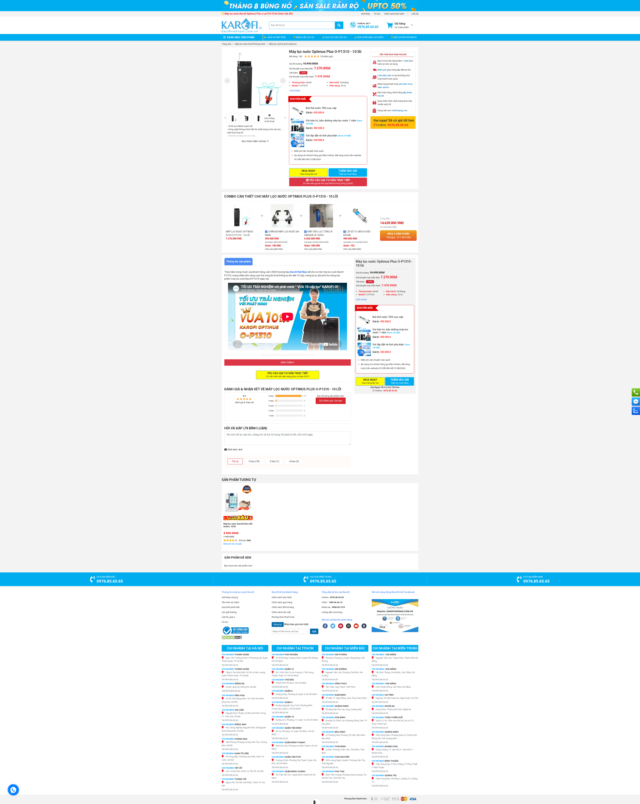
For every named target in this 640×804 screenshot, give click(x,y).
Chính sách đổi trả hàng (283, 607)
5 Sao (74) (254, 461)
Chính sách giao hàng (282, 602)
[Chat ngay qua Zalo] (636, 411)
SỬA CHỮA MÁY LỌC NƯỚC (370, 37)
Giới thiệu (365, 14)
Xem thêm (287, 362)
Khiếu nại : (333, 607)
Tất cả (235, 461)
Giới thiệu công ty (230, 597)
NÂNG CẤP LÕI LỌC (305, 37)
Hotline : (333, 597)
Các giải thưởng (229, 612)
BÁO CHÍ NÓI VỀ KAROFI (405, 37)
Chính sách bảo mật (281, 612)
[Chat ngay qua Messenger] (636, 401)
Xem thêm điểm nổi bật (254, 141)
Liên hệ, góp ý (228, 617)
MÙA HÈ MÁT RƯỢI (277, 37)
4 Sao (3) (294, 461)
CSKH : (332, 602)
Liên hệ (415, 14)
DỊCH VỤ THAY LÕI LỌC (336, 37)
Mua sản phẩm (398, 235)
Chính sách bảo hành (394, 14)
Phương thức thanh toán (283, 617)
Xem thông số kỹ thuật (269, 120)
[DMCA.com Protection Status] (245, 637)
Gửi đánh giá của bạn (330, 400)
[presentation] (227, 81)
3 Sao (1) (274, 461)
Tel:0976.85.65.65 (230, 665)
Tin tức (377, 14)
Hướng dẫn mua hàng (332, 612)
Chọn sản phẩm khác (274, 249)
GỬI (314, 631)
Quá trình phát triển (231, 607)
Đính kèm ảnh (235, 449)
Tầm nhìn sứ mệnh (230, 602)
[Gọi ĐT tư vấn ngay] (636, 392)
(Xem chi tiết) (344, 135)
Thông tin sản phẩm (238, 261)
